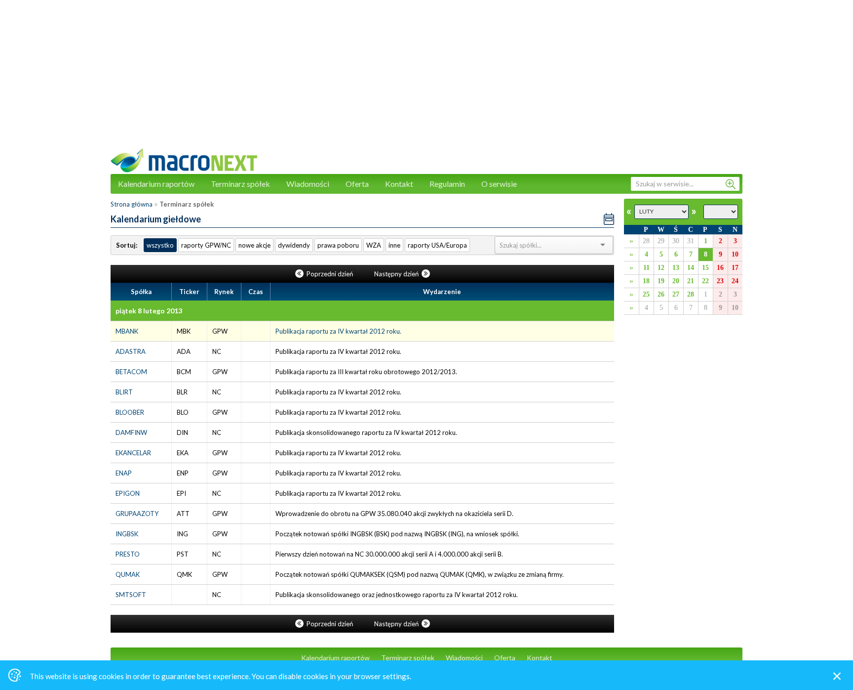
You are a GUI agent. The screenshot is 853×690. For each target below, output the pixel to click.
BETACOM (131, 372)
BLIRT (124, 392)
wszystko (160, 245)
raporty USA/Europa (437, 245)
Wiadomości (307, 183)
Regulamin (447, 183)
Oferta (357, 183)
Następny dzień (397, 274)
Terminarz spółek (240, 183)
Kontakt (399, 183)
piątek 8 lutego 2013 (149, 310)
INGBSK (127, 534)
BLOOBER (130, 412)
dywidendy (294, 245)
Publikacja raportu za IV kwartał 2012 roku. (338, 331)
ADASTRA (131, 351)
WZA (373, 245)
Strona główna (132, 204)
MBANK (127, 331)
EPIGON (128, 493)
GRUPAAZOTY (137, 514)
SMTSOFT (131, 595)
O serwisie (499, 183)
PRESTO (128, 554)
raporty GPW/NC (206, 245)
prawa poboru (338, 245)
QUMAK (128, 574)
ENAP (124, 473)
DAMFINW (131, 432)
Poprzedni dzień (329, 274)
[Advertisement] (426, 79)
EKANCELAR (133, 453)
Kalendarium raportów (156, 183)
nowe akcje (254, 245)
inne (394, 245)
